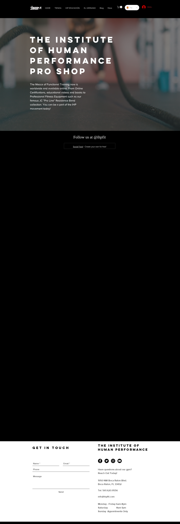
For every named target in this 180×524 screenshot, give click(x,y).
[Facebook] (100, 461)
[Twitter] (106, 461)
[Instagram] (113, 461)
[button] (120, 7)
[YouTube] (119, 461)
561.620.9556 (110, 490)
